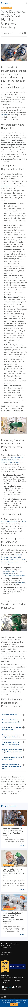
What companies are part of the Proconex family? (12, 758)
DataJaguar (4, 982)
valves (13, 574)
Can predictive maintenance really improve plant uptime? (11, 736)
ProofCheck (16, 980)
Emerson (4, 115)
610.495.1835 (4, 954)
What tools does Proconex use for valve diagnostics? (11, 728)
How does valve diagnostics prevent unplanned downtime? (11, 721)
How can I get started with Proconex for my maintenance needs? (11, 766)
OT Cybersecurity (6, 980)
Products (4, 977)
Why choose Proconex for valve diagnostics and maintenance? (12, 751)
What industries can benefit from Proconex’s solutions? (11, 743)
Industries (18, 977)
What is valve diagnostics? (10, 714)
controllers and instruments (11, 462)
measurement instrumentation (14, 576)
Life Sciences (21, 583)
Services (11, 977)
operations (5, 186)
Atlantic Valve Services (9, 521)
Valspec (23, 521)
